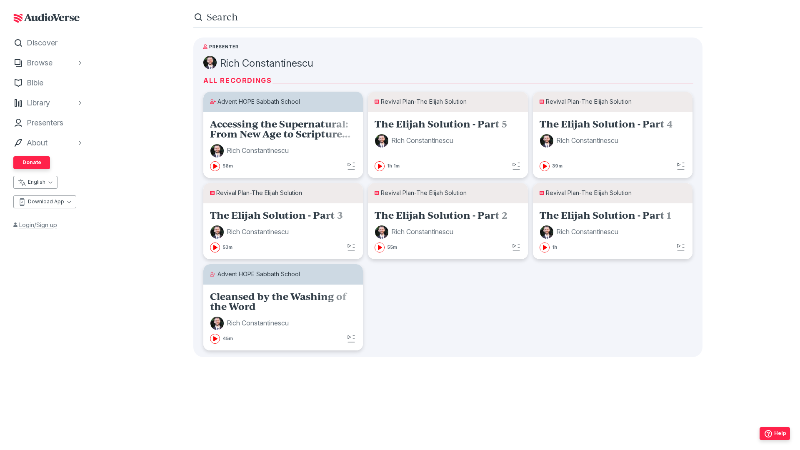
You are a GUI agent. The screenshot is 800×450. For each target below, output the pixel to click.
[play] (215, 166)
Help (780, 433)
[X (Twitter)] (448, 441)
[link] (283, 145)
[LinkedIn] (484, 441)
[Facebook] (411, 441)
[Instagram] (429, 441)
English (36, 182)
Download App (46, 201)
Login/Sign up (38, 225)
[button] (250, 151)
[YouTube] (466, 441)
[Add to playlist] (351, 166)
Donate (31, 162)
